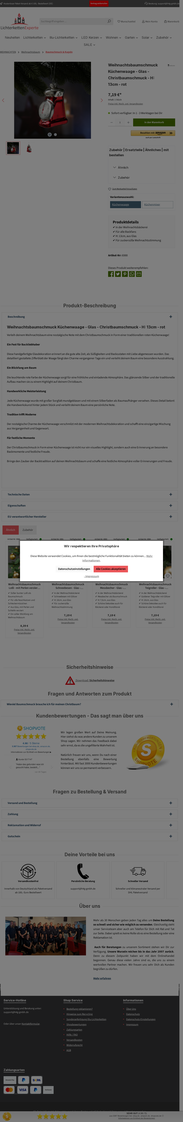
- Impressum (91, 576)
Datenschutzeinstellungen (74, 569)
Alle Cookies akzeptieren (111, 569)
